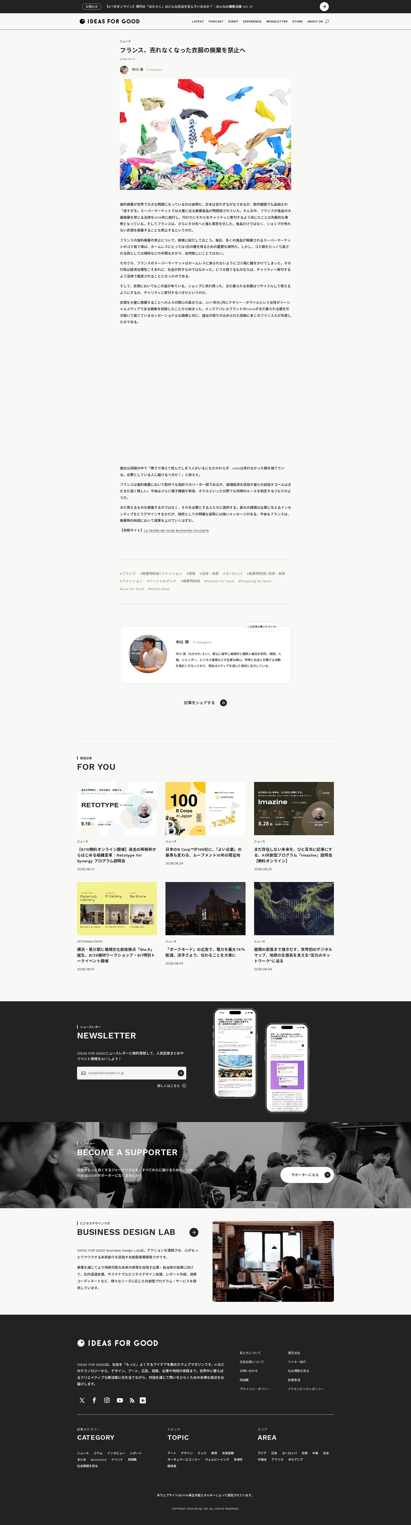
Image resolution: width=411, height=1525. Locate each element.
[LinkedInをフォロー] (143, 1400)
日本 (274, 1453)
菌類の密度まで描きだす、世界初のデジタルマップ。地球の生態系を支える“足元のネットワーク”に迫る (293, 955)
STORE (297, 21)
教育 (214, 1453)
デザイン (187, 1453)
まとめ (81, 1459)
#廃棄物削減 (190, 581)
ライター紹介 (297, 1362)
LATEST (198, 21)
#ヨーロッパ (232, 574)
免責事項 (294, 1380)
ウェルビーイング (217, 1459)
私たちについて (250, 1353)
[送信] (181, 1073)
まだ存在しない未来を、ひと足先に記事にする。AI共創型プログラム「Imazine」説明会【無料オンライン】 (293, 855)
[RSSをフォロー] (132, 1400)
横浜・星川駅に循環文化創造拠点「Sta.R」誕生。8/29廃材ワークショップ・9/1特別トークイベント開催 (116, 955)
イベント (117, 1459)
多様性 (238, 1459)
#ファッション (131, 581)
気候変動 (228, 1453)
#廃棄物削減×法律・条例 (266, 574)
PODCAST (216, 21)
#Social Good (159, 589)
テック (202, 1453)
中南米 (262, 1459)
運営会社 (294, 1353)
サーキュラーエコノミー (183, 1459)
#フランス (128, 574)
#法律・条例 (209, 574)
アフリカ (277, 1459)
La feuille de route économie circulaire (176, 530)
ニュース (125, 41)
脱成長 (171, 1466)
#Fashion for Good (219, 581)
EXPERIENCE (252, 21)
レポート (136, 1453)
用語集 (244, 1380)
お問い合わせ (249, 1371)
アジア (262, 1453)
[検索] (327, 21)
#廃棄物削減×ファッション (161, 574)
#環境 (190, 574)
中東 (315, 1453)
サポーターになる (305, 1175)
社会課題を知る (298, 1371)
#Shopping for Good (254, 581)
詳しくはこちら (168, 1086)
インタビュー (116, 1453)
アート (171, 1453)
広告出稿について (252, 1362)
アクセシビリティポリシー (306, 1389)
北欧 (305, 1453)
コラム (98, 1453)
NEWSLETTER (276, 21)
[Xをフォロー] (82, 1400)
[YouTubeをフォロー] (120, 1400)
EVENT (233, 21)
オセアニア (295, 1459)
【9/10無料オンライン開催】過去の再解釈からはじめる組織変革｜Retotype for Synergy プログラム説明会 (116, 855)
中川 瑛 (137, 70)
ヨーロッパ (289, 1453)
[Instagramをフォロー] (106, 1400)
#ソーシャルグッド (161, 581)
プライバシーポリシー (255, 1389)
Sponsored (98, 1459)
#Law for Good (132, 589)
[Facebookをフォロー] (94, 1400)
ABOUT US (315, 21)
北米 (326, 1453)
